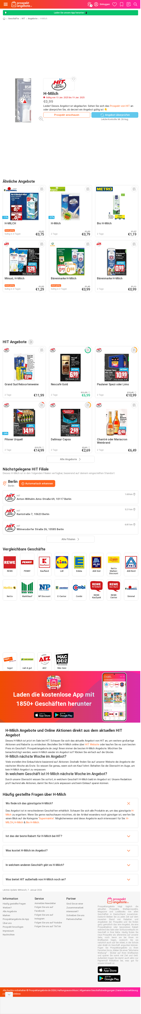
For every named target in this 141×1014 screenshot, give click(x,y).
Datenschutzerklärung (127, 990)
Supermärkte (46, 818)
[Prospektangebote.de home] (21, 4)
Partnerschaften (74, 919)
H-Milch (18, 822)
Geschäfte (13, 18)
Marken (6, 915)
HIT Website (92, 744)
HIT (23, 18)
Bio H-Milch (32, 822)
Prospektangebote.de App (16, 919)
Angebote (32, 18)
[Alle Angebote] (31, 342)
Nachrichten (9, 934)
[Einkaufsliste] (128, 4)
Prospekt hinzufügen (13, 927)
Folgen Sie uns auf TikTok (48, 926)
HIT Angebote (15, 342)
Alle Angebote (10, 911)
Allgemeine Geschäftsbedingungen (97, 990)
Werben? (7, 907)
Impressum (8, 931)
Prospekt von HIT (120, 106)
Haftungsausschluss (67, 990)
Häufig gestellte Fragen (14, 903)
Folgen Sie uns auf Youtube (48, 922)
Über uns (7, 923)
